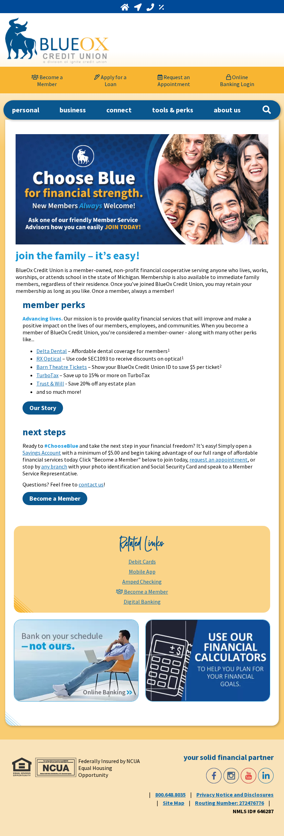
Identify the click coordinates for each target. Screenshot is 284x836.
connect (119, 109)
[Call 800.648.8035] (151, 7)
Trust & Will (50, 383)
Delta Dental (51, 350)
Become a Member (54, 498)
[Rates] (161, 7)
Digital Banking (142, 601)
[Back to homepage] (57, 40)
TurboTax (47, 375)
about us (227, 109)
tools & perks (172, 109)
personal (25, 109)
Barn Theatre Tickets (61, 366)
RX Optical (48, 358)
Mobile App (142, 571)
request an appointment (218, 459)
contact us (91, 484)
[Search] (267, 110)
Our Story (42, 408)
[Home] (126, 7)
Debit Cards (142, 561)
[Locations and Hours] (138, 7)
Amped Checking (142, 581)
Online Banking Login (237, 80)
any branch (54, 466)
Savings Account (42, 452)
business (73, 109)
